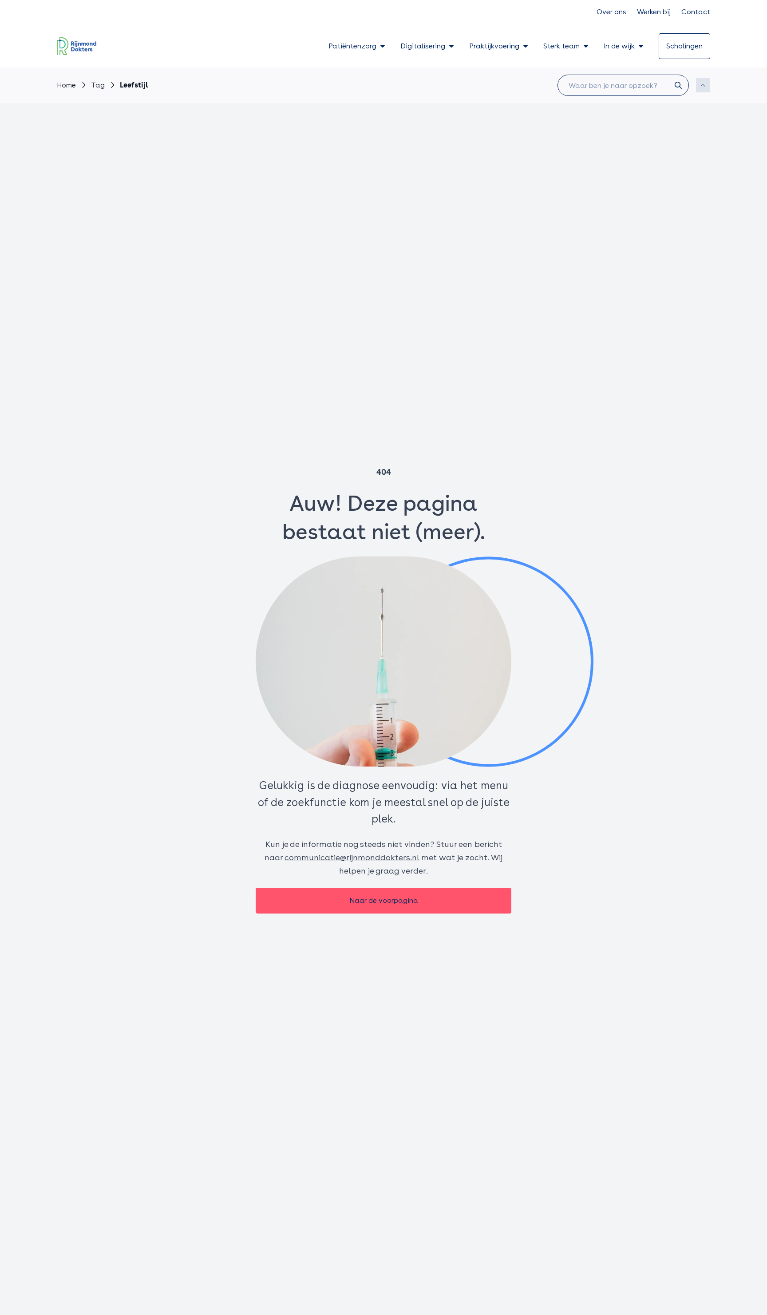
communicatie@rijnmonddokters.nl (352, 857)
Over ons (611, 12)
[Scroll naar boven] (703, 85)
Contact (695, 12)
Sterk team (561, 46)
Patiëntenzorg (352, 46)
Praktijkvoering (494, 46)
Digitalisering (422, 46)
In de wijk (619, 46)
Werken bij (654, 12)
